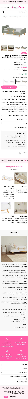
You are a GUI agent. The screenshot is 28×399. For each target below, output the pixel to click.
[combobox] (14, 12)
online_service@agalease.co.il (17, 376)
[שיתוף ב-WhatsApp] (20, 153)
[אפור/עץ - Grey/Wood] (24, 81)
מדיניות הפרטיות (15, 393)
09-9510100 (5, 344)
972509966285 (21, 381)
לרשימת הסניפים (21, 344)
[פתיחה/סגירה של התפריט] (26, 7)
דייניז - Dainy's (18, 16)
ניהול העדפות (13, 396)
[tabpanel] (14, 282)
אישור (6, 396)
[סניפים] (8, 7)
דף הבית (25, 16)
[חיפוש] (3, 12)
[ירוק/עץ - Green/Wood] (18, 81)
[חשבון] (5, 7)
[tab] (14, 233)
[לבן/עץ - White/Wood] (6, 81)
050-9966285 (5, 346)
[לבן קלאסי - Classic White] (12, 81)
